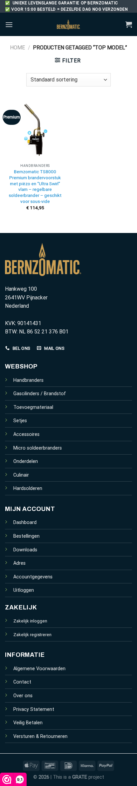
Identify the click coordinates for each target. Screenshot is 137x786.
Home (17, 47)
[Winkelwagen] (128, 24)
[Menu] (9, 24)
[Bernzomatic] (68, 24)
